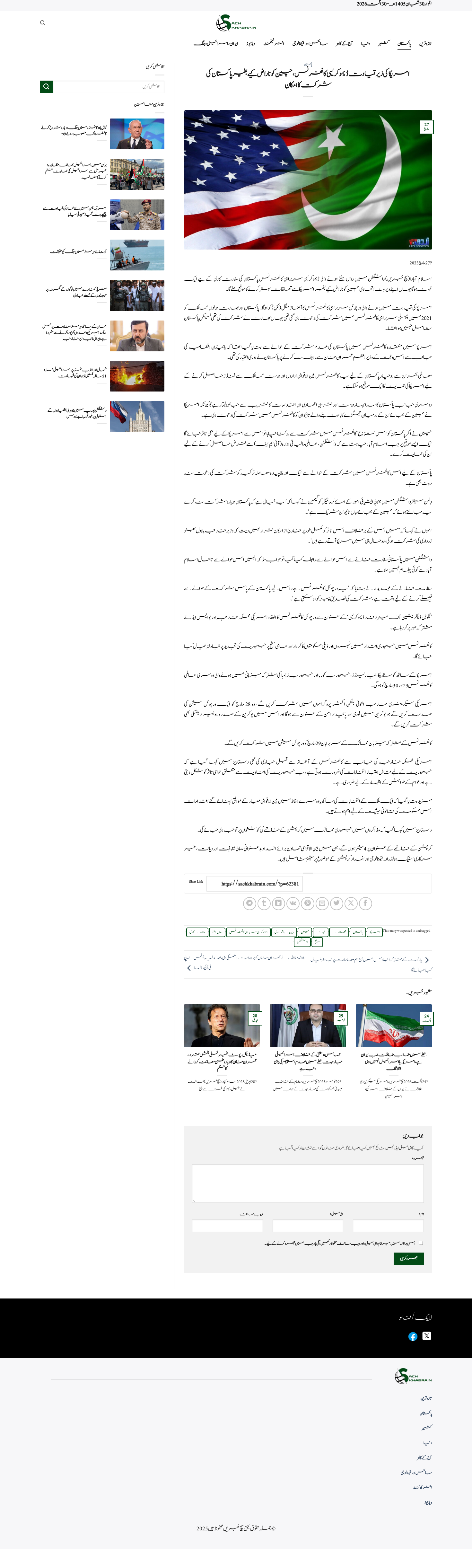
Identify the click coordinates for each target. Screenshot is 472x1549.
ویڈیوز (250, 44)
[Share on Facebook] (365, 903)
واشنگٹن (302, 942)
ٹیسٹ (320, 932)
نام (421, 1214)
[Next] (183, 1060)
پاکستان (404, 44)
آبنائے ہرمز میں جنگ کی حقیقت (78, 252)
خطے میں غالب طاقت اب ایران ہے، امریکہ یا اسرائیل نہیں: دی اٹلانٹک (394, 1062)
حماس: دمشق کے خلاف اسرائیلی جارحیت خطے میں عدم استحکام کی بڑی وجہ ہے (308, 1062)
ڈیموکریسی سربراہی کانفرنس (248, 932)
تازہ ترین (425, 44)
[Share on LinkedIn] (278, 903)
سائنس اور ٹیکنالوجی (310, 44)
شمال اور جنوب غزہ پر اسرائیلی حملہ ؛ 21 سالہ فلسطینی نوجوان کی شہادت (75, 373)
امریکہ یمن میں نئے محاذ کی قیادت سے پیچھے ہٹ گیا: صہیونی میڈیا (75, 212)
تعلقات (339, 932)
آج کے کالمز (344, 44)
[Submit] (46, 87)
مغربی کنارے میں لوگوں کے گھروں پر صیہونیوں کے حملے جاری (76, 292)
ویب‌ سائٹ (251, 1214)
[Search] (42, 23)
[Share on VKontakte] (293, 903)
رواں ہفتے (217, 932)
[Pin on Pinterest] (307, 903)
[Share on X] (351, 903)
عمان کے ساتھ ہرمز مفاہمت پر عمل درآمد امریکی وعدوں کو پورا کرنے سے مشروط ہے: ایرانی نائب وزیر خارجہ (74, 333)
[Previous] (433, 1060)
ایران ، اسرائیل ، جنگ (216, 44)
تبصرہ (418, 1158)
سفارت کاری (197, 932)
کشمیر (384, 44)
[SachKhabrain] (236, 23)
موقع (317, 942)
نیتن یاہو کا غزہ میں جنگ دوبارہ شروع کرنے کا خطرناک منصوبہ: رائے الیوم (74, 131)
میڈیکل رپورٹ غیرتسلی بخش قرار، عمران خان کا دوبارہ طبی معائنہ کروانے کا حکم (222, 1062)
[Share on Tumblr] (264, 903)
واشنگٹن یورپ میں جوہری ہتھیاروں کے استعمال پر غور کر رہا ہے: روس (77, 414)
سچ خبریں (397, 279)
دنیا (365, 44)
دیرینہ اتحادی (284, 932)
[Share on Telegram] (249, 903)
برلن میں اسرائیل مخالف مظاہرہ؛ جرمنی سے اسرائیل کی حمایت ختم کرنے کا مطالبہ (76, 171)
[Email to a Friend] (322, 903)
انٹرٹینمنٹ (274, 44)
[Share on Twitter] (336, 903)
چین (305, 932)
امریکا (375, 932)
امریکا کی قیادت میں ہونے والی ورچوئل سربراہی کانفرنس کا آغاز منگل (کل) (352, 308)
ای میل (336, 1214)
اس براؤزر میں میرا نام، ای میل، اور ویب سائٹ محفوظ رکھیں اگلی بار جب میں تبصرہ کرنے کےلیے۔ (340, 1243)
